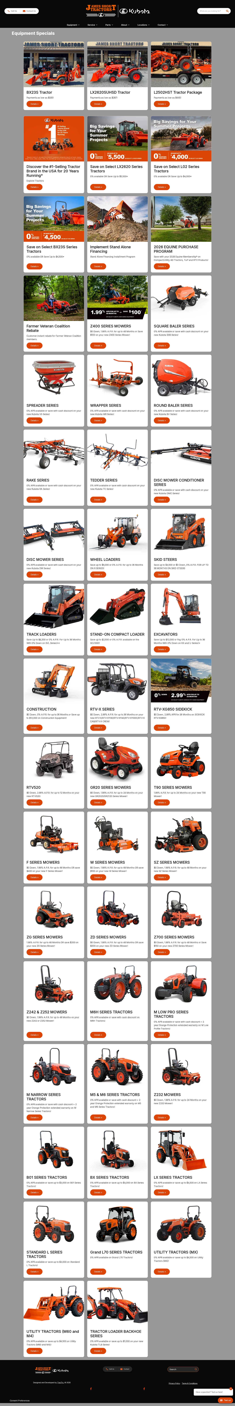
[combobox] (214, 11)
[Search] (196, 1369)
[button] (12, 11)
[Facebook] (90, 1389)
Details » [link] (34, 104)
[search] (228, 11)
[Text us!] (225, 1400)
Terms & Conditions (189, 1383)
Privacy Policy (174, 1383)
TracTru (60, 1382)
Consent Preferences (20, 1400)
